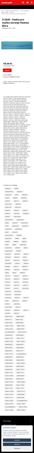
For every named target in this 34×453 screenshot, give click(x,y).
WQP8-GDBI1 (20, 329)
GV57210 (25, 297)
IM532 (7, 273)
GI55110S (16, 269)
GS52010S (16, 304)
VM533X (26, 263)
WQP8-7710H (20, 326)
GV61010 (15, 223)
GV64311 (25, 210)
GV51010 (16, 282)
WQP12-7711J (9, 338)
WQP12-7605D (21, 341)
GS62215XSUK (9, 191)
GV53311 (7, 201)
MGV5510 (7, 188)
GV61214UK (8, 204)
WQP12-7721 (20, 338)
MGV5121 (16, 279)
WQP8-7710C (19, 319)
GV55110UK (8, 307)
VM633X (7, 241)
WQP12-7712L (9, 326)
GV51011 (25, 269)
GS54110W (18, 291)
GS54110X (8, 294)
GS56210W (18, 294)
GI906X (16, 188)
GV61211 (16, 201)
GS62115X (18, 207)
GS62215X (19, 191)
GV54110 (16, 276)
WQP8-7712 (8, 319)
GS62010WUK (9, 220)
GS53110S (8, 291)
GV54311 (7, 288)
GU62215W (24, 223)
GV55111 (25, 285)
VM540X (7, 266)
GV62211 (7, 216)
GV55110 (17, 297)
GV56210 (22, 273)
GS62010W (23, 244)
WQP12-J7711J (22, 332)
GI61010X (23, 198)
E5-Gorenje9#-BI (9, 332)
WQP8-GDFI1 (8, 335)
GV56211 (7, 269)
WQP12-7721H (9, 382)
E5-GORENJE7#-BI (22, 400)
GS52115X (16, 260)
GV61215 (15, 232)
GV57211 (18, 307)
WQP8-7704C (20, 397)
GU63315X (25, 226)
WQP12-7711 (20, 351)
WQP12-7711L (20, 369)
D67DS (7, 198)
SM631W (18, 204)
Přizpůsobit (17, 448)
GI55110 (7, 260)
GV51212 (7, 279)
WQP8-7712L (8, 316)
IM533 (14, 273)
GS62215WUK (9, 235)
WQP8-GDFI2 (8, 344)
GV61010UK (17, 216)
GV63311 (25, 201)
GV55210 (25, 260)
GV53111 (17, 263)
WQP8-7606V (19, 322)
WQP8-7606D (20, 316)
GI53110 (16, 288)
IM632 (7, 223)
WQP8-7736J (8, 322)
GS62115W (8, 207)
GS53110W (25, 288)
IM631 (7, 232)
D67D (16, 195)
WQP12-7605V (9, 375)
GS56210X (8, 297)
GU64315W (8, 229)
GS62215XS (8, 238)
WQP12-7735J (9, 341)
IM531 (7, 301)
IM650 (17, 238)
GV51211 (25, 276)
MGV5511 (25, 266)
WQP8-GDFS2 (9, 363)
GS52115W (15, 301)
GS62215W (8, 195)
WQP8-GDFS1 (20, 360)
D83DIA (15, 198)
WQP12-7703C (9, 400)
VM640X (16, 241)
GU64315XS (18, 229)
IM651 (24, 238)
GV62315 (7, 210)
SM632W (19, 235)
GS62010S (26, 213)
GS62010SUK (20, 220)
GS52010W (8, 263)
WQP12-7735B (9, 391)
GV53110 (7, 276)
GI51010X (25, 282)
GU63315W (15, 226)
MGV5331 (24, 195)
